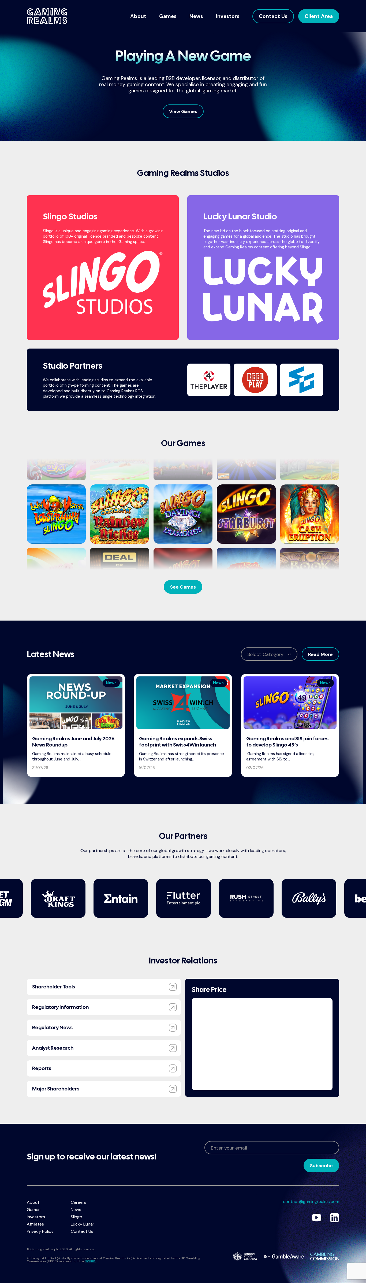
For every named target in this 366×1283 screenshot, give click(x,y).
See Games (183, 587)
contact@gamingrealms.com (311, 1201)
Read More (320, 654)
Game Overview (56, 505)
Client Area (319, 16)
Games (168, 16)
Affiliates (35, 1224)
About (138, 16)
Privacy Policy (40, 1231)
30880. (90, 1261)
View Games (183, 111)
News (196, 16)
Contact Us (273, 16)
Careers (78, 1202)
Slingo (76, 1217)
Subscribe (321, 1166)
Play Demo (56, 523)
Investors (228, 16)
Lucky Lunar (82, 1224)
